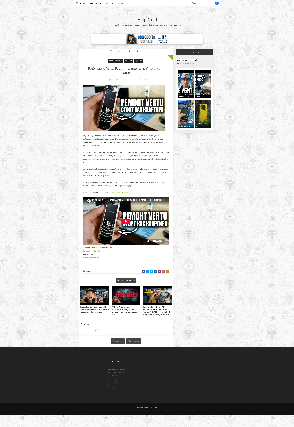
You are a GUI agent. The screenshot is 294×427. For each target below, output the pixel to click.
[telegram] (147, 271)
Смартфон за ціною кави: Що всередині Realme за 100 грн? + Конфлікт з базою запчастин (94, 309)
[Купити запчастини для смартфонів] (147, 39)
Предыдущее (133, 341)
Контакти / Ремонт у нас (115, 3)
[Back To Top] (147, 410)
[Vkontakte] (163, 271)
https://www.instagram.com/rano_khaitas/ (115, 192)
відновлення (115, 61)
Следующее (118, 341)
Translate (192, 63)
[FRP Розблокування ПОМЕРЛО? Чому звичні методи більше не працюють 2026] (126, 295)
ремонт (128, 61)
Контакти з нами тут (91, 258)
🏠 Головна (80, 3)
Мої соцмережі (95, 3)
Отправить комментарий (89, 330)
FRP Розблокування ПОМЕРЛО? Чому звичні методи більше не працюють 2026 (124, 311)
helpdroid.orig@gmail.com (93, 251)
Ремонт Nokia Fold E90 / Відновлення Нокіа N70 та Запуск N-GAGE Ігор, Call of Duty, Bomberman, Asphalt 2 (156, 311)
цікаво (139, 61)
